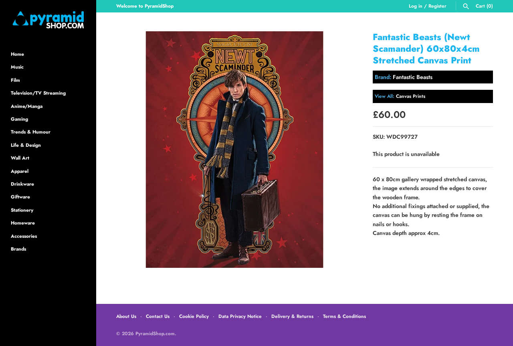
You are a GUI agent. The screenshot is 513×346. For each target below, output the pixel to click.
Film (15, 80)
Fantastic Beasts (412, 77)
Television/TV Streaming (38, 92)
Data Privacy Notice (240, 316)
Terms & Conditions (344, 316)
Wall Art (20, 157)
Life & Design (26, 145)
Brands (18, 248)
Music (17, 66)
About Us (126, 316)
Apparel (19, 171)
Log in (415, 5)
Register (437, 5)
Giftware (20, 196)
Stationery (22, 209)
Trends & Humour (30, 131)
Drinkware (22, 183)
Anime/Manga (26, 106)
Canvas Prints (410, 96)
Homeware (23, 222)
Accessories (24, 236)
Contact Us (158, 316)
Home (17, 54)
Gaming (19, 118)
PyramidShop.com (155, 333)
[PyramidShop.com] (48, 20)
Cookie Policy (194, 316)
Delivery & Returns (292, 316)
